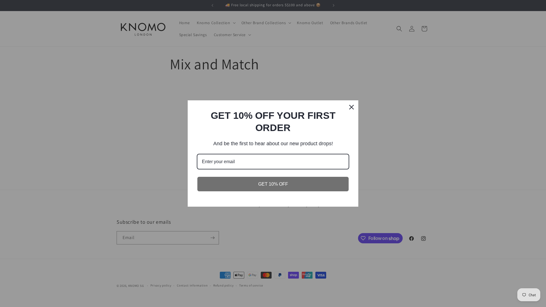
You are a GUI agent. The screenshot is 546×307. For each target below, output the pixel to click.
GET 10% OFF (273, 184)
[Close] (351, 107)
